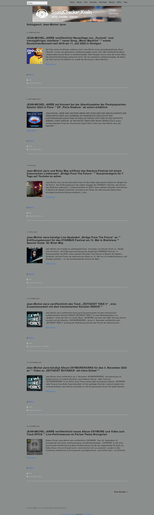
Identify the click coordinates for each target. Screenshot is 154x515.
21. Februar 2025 (33, 32)
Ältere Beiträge (120, 492)
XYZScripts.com (88, 514)
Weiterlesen (51, 64)
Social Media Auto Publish (68, 514)
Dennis (31, 274)
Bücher (112, 2)
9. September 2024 (34, 99)
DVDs (119, 2)
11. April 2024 (32, 232)
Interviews (103, 2)
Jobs (125, 2)
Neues (79, 2)
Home (72, 2)
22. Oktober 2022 (33, 426)
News (31, 74)
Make (35, 508)
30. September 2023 (34, 362)
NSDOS (46, 346)
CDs (85, 2)
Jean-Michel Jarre (35, 83)
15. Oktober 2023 (33, 298)
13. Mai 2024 (31, 165)
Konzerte (93, 2)
